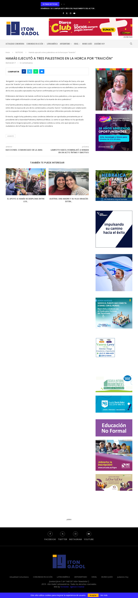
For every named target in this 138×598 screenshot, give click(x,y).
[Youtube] (74, 13)
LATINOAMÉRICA (52, 43)
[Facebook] (63, 13)
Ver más (104, 595)
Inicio (8, 52)
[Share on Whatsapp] (35, 71)
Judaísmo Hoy (99, 43)
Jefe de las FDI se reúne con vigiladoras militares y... (63, 8)
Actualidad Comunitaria (15, 43)
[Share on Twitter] (29, 71)
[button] (62, 4)
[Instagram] (70, 13)
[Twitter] (67, 13)
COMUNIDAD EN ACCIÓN (34, 43)
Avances (10, 136)
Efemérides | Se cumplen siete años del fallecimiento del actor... (68, 4)
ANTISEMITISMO (65, 43)
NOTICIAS (19, 52)
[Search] (131, 44)
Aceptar (93, 595)
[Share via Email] (41, 71)
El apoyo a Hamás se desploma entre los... (25, 200)
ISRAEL (76, 43)
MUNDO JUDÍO (87, 43)
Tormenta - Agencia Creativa (72, 586)
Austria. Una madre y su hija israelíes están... (68, 200)
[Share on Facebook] (24, 71)
